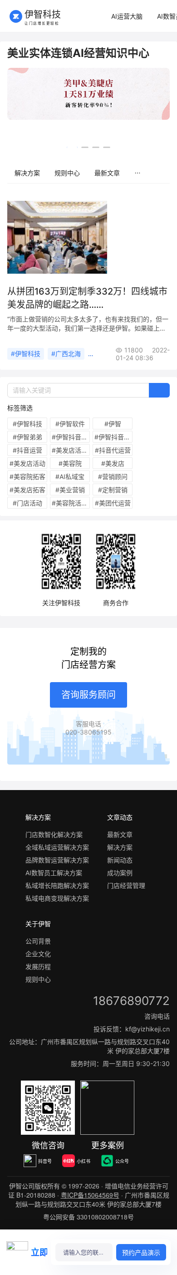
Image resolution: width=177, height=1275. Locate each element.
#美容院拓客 (27, 476)
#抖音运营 (27, 450)
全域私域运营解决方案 (57, 847)
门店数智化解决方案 (54, 834)
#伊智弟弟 (27, 437)
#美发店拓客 (27, 490)
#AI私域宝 (69, 476)
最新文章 (107, 173)
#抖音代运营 (113, 450)
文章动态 (120, 817)
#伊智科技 (25, 353)
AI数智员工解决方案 (53, 873)
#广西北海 (66, 353)
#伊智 (112, 424)
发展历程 (38, 966)
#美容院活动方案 (71, 503)
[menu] (88, 173)
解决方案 (27, 173)
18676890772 (131, 1001)
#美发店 (112, 463)
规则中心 (67, 173)
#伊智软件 (70, 424)
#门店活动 (27, 503)
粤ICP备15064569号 (90, 1194)
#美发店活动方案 (71, 450)
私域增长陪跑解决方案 (57, 885)
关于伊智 (38, 924)
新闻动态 (120, 860)
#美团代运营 (113, 503)
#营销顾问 (113, 476)
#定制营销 (113, 490)
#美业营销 (70, 490)
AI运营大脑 (127, 16)
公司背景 (38, 941)
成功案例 (120, 873)
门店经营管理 (126, 885)
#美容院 (70, 463)
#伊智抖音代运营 (71, 437)
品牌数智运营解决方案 (57, 860)
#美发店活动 (27, 463)
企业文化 (38, 954)
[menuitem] (127, 16)
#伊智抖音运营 (113, 437)
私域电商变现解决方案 (57, 898)
